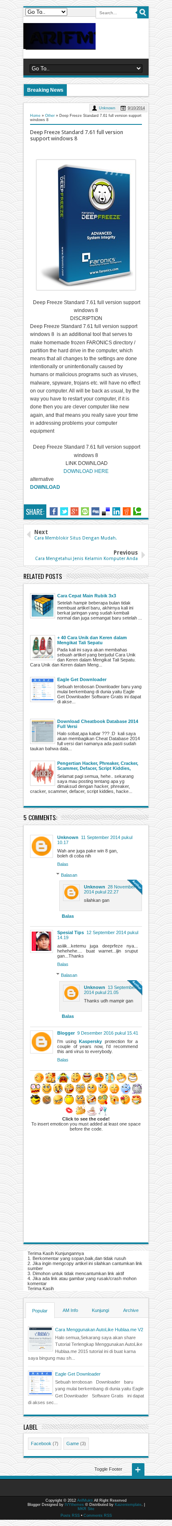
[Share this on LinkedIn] (116, 511)
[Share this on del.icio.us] (106, 511)
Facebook (41, 1443)
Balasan (69, 874)
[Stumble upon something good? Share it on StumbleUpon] (85, 511)
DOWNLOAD (45, 487)
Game (72, 1443)
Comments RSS (97, 1515)
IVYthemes (74, 1505)
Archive (131, 1310)
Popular (40, 1310)
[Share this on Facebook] (54, 511)
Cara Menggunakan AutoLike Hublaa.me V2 (99, 1329)
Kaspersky (90, 1041)
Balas (62, 864)
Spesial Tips (70, 932)
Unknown (107, 108)
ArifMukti (85, 1500)
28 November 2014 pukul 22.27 (109, 889)
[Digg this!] (95, 511)
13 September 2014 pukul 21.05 (110, 990)
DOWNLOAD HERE (86, 471)
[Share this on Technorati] (137, 511)
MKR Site (86, 1509)
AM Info (70, 1310)
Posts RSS (70, 1515)
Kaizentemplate (128, 1505)
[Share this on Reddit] (127, 511)
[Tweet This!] (64, 511)
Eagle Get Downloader (78, 1373)
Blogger (66, 1032)
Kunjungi (100, 1310)
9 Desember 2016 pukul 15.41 (107, 1032)
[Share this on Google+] (74, 511)
